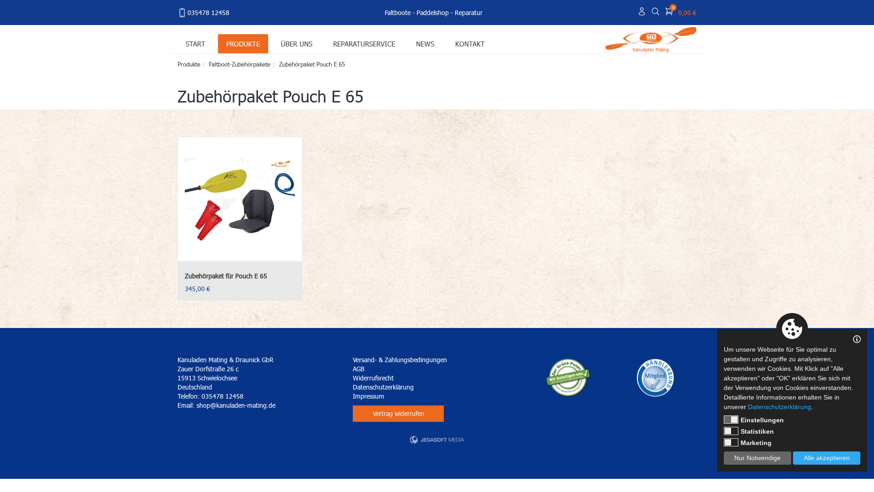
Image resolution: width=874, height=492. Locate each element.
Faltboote (398, 12)
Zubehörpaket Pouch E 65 (312, 64)
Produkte (243, 43)
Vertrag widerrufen (398, 413)
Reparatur (469, 12)
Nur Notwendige (757, 457)
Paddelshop (433, 12)
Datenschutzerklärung (383, 387)
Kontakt (470, 43)
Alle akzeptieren (827, 457)
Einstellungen (762, 420)
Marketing (756, 442)
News (425, 43)
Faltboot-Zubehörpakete (239, 64)
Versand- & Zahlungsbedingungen (400, 360)
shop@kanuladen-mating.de (236, 405)
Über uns (296, 43)
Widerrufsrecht (373, 378)
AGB (358, 369)
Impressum (368, 396)
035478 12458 (208, 12)
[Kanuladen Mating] (650, 37)
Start (195, 43)
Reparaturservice (364, 43)
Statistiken (757, 431)
